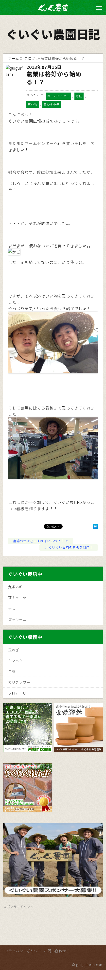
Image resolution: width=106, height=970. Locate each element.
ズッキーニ (17, 619)
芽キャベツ (17, 597)
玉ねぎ (13, 649)
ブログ (29, 58)
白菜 (12, 671)
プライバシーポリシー (23, 950)
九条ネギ (15, 586)
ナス (12, 608)
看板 (79, 96)
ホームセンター (58, 96)
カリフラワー (19, 682)
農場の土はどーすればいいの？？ (38, 541)
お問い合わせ (55, 950)
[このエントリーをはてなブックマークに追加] (95, 527)
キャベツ (15, 660)
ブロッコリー (19, 693)
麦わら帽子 (51, 104)
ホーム (13, 58)
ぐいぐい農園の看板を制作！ (71, 547)
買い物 (32, 104)
